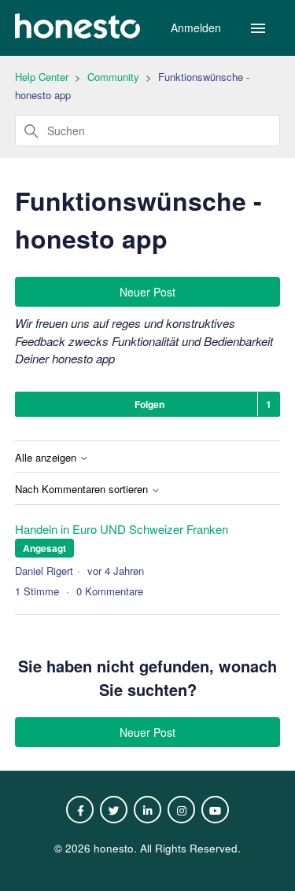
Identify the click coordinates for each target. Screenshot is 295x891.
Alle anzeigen (47, 458)
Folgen (149, 404)
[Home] (78, 33)
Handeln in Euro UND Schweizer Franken (121, 529)
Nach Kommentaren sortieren (83, 489)
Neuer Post (147, 292)
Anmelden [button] (197, 27)
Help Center (41, 76)
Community (113, 76)
